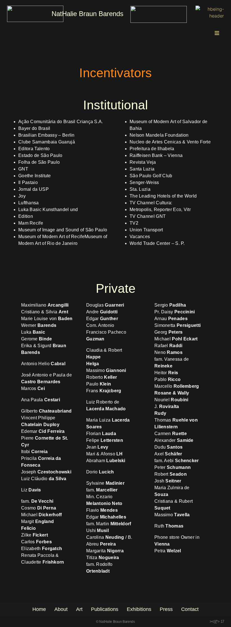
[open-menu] (217, 33)
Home (39, 609)
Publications (104, 609)
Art (79, 609)
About (61, 609)
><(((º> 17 (217, 621)
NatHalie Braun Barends (87, 13)
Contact (190, 609)
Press (166, 609)
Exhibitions (139, 609)
